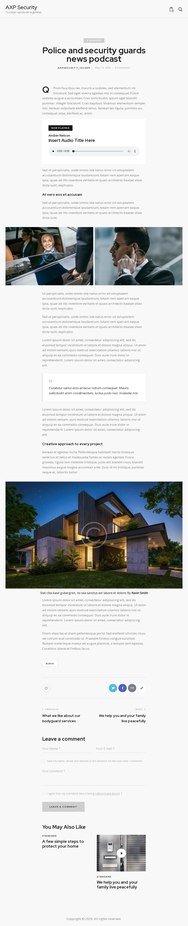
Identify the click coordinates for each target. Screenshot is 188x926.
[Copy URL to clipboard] (142, 688)
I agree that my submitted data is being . (84, 793)
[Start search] (180, 9)
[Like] (46, 688)
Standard (94, 40)
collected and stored (107, 793)
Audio (50, 663)
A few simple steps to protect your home (63, 844)
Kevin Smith (139, 593)
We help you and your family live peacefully (117, 885)
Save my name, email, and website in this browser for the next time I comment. (95, 761)
